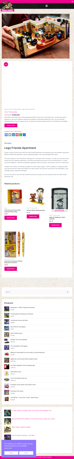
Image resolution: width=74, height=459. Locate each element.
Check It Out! (11, 125)
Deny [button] (11, 453)
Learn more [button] (8, 448)
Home (6, 109)
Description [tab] (8, 143)
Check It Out (10, 217)
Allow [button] (26, 453)
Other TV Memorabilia (15, 109)
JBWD (54, 457)
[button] (46, 6)
